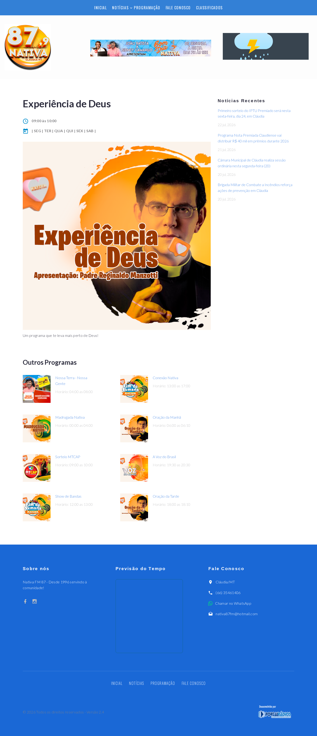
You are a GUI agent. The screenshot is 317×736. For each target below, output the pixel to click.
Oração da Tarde (166, 496)
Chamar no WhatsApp (233, 603)
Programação (147, 7)
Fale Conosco (178, 7)
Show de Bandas (68, 496)
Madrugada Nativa (70, 417)
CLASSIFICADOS (209, 7)
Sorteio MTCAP (67, 456)
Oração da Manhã (167, 417)
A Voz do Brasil (164, 456)
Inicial (100, 7)
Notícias (120, 7)
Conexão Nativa (165, 377)
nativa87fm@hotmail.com (237, 613)
